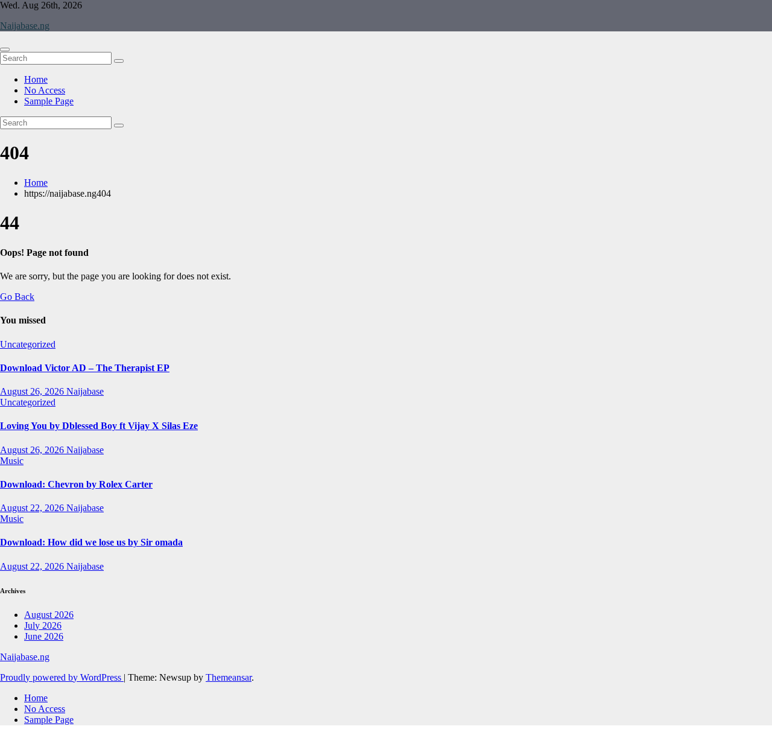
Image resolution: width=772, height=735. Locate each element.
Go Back (17, 296)
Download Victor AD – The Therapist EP (84, 368)
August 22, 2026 (33, 508)
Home (36, 79)
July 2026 (43, 625)
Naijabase (85, 391)
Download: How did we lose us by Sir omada (91, 542)
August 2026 (49, 614)
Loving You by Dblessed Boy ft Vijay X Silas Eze (99, 426)
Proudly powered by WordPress (62, 677)
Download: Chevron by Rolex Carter (76, 484)
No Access (44, 90)
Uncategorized (27, 344)
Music (12, 461)
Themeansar (229, 677)
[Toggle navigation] (5, 49)
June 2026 (43, 636)
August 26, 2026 (33, 391)
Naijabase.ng (24, 26)
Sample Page (49, 101)
